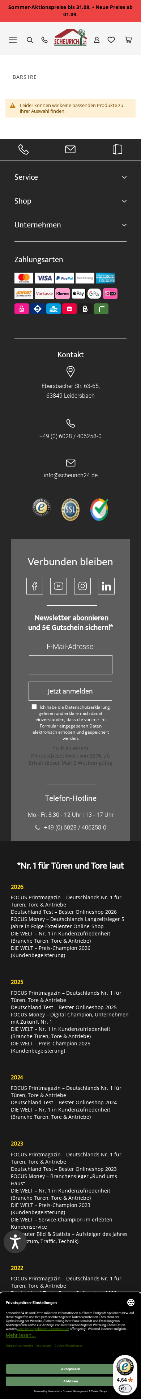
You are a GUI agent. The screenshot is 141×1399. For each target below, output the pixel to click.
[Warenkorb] (128, 40)
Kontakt (70, 355)
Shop (22, 201)
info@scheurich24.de (71, 475)
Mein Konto (97, 40)
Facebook (34, 586)
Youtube (58, 586)
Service (26, 177)
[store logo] (70, 40)
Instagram (82, 586)
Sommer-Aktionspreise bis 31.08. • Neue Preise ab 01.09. (70, 11)
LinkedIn (106, 586)
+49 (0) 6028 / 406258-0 (70, 436)
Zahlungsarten (38, 259)
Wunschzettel (111, 40)
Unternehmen (37, 225)
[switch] (125, 1388)
